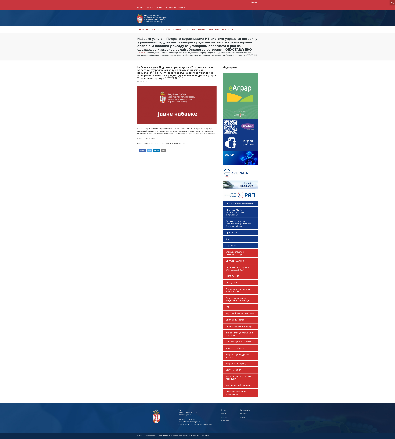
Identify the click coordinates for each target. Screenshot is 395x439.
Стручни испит (233, 369)
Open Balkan (232, 232)
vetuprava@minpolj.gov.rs (191, 422)
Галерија (149, 7)
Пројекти (155, 29)
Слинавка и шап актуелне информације (239, 290)
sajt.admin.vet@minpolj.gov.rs (204, 424)
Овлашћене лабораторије (239, 326)
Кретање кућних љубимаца (239, 341)
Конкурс (230, 239)
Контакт (202, 29)
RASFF (228, 306)
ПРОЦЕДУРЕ (232, 282)
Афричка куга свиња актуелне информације (237, 299)
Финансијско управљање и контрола (239, 334)
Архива (242, 417)
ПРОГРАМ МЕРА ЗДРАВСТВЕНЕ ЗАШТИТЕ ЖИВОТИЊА (238, 212)
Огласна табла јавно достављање (236, 392)
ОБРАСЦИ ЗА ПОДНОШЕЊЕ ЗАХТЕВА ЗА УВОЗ (239, 268)
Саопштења (227, 29)
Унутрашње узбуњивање (238, 385)
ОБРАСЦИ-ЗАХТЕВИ (235, 260)
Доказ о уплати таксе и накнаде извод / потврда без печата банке (238, 224)
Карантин (231, 245)
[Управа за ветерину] (152, 18)
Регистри (191, 29)
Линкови (159, 7)
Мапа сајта (225, 421)
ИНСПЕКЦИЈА (232, 276)
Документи (178, 29)
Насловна (143, 29)
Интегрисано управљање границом (239, 377)
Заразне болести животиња (240, 313)
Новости (166, 29)
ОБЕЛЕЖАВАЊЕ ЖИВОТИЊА (240, 203)
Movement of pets (235, 348)
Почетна (141, 53)
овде (153, 138)
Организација (245, 410)
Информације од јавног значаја (238, 355)
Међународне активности (175, 7)
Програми (214, 29)
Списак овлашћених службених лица (236, 253)
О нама (140, 7)
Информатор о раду (236, 363)
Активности (244, 414)
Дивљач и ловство (235, 319)
